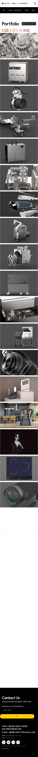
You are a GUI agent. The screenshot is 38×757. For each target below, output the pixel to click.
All (4, 10)
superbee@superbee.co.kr (13, 735)
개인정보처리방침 (5, 748)
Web (33, 10)
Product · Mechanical (14, 10)
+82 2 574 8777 (9, 737)
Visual (26, 10)
